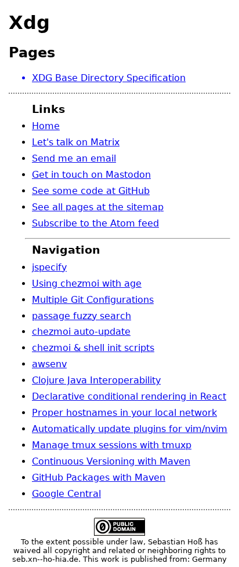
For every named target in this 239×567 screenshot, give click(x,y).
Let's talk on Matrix (75, 142)
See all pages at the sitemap (98, 207)
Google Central (66, 493)
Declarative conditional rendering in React (129, 396)
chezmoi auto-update (81, 331)
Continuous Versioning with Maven (111, 461)
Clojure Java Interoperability (96, 380)
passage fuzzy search (81, 315)
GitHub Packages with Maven (98, 477)
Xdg (29, 23)
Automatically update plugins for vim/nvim (129, 428)
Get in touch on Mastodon (91, 174)
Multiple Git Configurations (93, 299)
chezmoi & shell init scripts (93, 347)
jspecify (49, 267)
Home (46, 125)
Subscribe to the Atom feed (95, 223)
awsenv (49, 364)
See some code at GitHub (91, 190)
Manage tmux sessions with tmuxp (111, 445)
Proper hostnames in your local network (124, 412)
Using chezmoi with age (87, 283)
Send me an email (74, 158)
